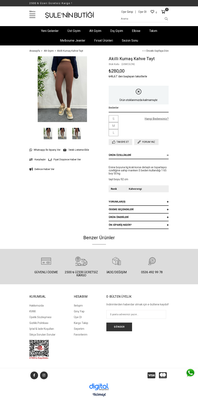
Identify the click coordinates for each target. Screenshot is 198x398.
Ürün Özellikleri (120, 155)
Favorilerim (80, 334)
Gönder (119, 326)
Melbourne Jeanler (72, 40)
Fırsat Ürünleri (103, 40)
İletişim (78, 305)
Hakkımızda (36, 305)
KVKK (32, 311)
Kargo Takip (81, 323)
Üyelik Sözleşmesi (40, 317)
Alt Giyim (95, 31)
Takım (153, 31)
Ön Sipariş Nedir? (120, 224)
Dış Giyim (116, 31)
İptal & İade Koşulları (41, 328)
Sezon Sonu (130, 40)
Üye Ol (142, 12)
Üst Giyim (73, 31)
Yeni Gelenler (50, 31)
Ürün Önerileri (119, 217)
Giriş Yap (79, 311)
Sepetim (79, 328)
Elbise (136, 31)
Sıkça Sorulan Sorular (42, 334)
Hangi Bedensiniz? (157, 118)
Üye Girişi (127, 12)
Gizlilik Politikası (38, 323)
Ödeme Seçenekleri (121, 209)
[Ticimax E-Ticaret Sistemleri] (99, 395)
